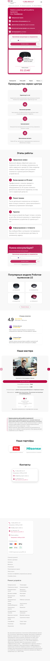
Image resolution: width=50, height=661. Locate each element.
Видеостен (22, 607)
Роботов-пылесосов (25, 599)
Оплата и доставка (12, 559)
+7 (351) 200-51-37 (28, 1)
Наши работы (39, 80)
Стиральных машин (13, 587)
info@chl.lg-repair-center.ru (22, 475)
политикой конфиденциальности (34, 46)
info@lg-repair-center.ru (17, 527)
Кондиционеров (24, 587)
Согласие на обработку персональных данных (20, 573)
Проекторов (23, 623)
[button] (48, 369)
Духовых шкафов (12, 593)
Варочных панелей (13, 615)
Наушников (11, 626)
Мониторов (23, 593)
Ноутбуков (22, 595)
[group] (16, 449)
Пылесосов (10, 623)
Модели (31, 80)
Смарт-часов (23, 621)
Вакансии (10, 564)
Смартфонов (11, 621)
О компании (11, 566)
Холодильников (12, 584)
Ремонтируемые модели (14, 569)
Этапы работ (22, 80)
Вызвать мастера (25, 381)
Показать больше (25, 307)
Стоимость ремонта (13, 557)
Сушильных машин (25, 617)
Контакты (10, 562)
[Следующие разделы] (41, 81)
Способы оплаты (12, 576)
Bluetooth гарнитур (25, 615)
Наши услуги (11, 571)
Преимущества (12, 80)
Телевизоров (23, 584)
